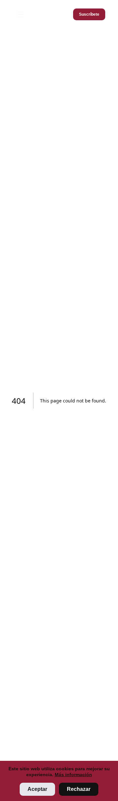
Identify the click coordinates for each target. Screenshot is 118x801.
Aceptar (37, 789)
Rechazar (78, 789)
